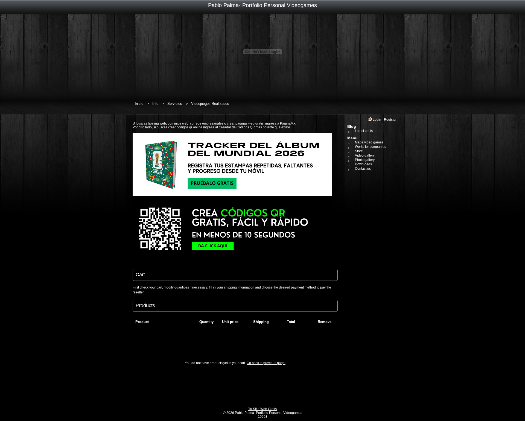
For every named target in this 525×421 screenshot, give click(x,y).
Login (377, 120)
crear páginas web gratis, (245, 123)
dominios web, (178, 123)
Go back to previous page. (266, 363)
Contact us (363, 169)
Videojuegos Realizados (210, 104)
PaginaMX (288, 123)
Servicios (174, 104)
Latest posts (364, 131)
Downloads (363, 164)
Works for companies (370, 147)
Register (390, 120)
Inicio (139, 104)
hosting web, (157, 123)
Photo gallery (365, 160)
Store (359, 151)
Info (155, 104)
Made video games (369, 142)
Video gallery (365, 155)
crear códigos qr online (185, 127)
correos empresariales (206, 123)
